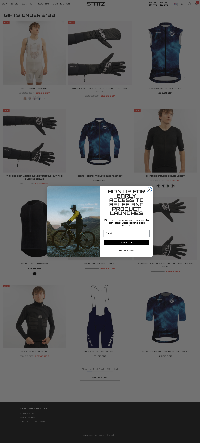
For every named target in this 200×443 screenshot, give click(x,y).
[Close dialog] (149, 189)
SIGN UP (127, 242)
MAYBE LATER (126, 250)
